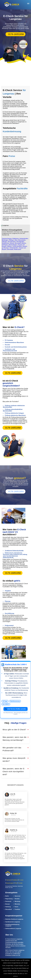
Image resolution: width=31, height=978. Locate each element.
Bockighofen (20, 241)
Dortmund (8, 901)
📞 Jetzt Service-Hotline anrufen (15, 709)
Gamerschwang (7, 238)
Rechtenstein (12, 241)
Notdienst (15, 880)
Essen (16, 906)
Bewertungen (9, 883)
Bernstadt (18, 243)
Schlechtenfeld (17, 246)
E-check (21, 880)
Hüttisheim (15, 238)
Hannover (17, 896)
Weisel (12, 243)
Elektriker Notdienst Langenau (14, 919)
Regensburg (9, 898)
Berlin (7, 896)
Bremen (7, 904)
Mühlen (9, 246)
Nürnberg (17, 901)
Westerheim (5, 243)
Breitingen (5, 240)
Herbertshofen (23, 238)
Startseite (8, 880)
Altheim (23, 243)
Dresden (17, 898)
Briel (16, 240)
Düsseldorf (8, 909)
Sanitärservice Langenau (12, 921)
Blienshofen (22, 240)
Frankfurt (17, 909)
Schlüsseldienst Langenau (13, 928)
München (17, 904)
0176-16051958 (16, 34)
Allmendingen (12, 244)
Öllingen (11, 240)
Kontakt (20, 883)
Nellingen (5, 244)
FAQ (16, 883)
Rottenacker (17, 249)
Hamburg (8, 906)
